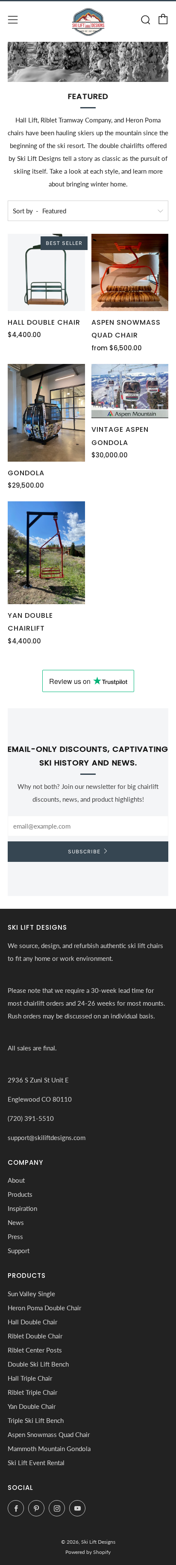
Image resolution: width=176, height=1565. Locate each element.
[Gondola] (46, 413)
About (16, 1180)
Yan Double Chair (32, 1406)
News (16, 1222)
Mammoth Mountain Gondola (49, 1448)
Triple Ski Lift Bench (36, 1420)
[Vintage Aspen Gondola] (130, 391)
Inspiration (22, 1208)
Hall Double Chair (32, 1322)
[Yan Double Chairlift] (46, 552)
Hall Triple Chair (30, 1378)
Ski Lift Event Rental (36, 1462)
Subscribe (84, 851)
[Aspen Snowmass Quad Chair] (130, 272)
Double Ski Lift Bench (38, 1364)
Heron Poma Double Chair (44, 1308)
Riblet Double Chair (35, 1336)
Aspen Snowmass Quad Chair (49, 1434)
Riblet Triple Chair (32, 1392)
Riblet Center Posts (35, 1350)
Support (18, 1250)
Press (15, 1236)
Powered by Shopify (88, 1552)
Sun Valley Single (31, 1293)
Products (20, 1194)
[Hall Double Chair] (46, 272)
